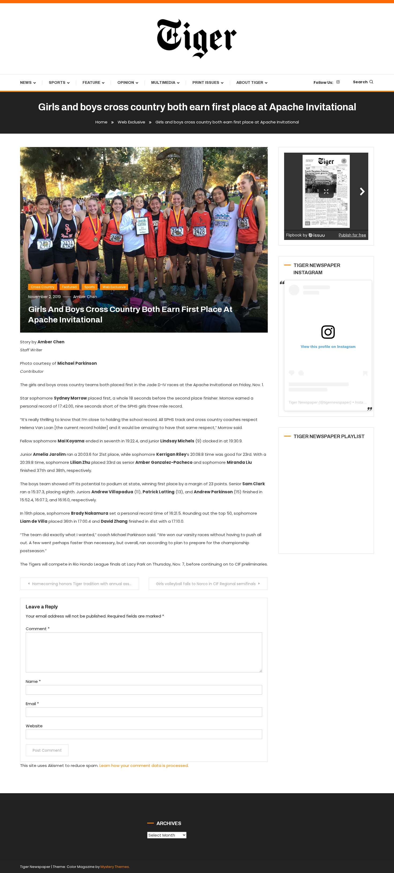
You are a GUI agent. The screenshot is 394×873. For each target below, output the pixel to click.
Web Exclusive (114, 287)
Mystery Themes (115, 866)
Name (33, 681)
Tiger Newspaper (303, 402)
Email (32, 703)
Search (360, 82)
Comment (38, 628)
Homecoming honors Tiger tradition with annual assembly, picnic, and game (85, 583)
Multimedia (163, 83)
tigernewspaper (337, 402)
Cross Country (42, 287)
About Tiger (249, 83)
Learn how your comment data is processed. (144, 765)
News (26, 83)
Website (34, 726)
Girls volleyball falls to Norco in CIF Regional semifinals (206, 583)
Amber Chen (85, 296)
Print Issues (205, 83)
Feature (91, 83)
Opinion (125, 83)
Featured (69, 287)
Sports (57, 83)
